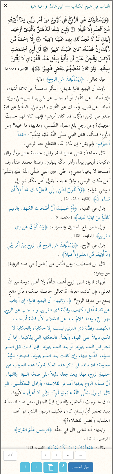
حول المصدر (81, 467)
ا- (25, 467)
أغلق (10, 456)
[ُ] (63, 467)
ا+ (36, 467)
